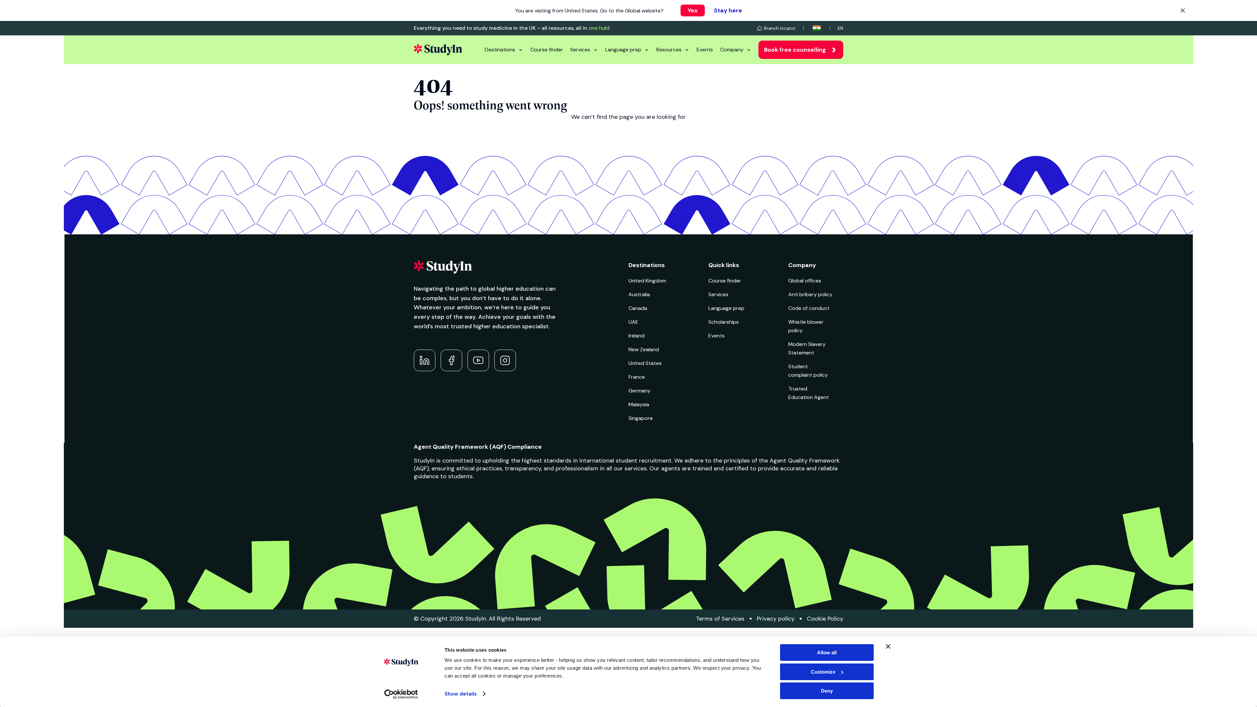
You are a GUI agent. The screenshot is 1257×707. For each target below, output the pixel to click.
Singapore (640, 418)
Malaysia (638, 404)
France (636, 376)
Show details (461, 694)
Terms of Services (720, 619)
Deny (827, 691)
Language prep (623, 49)
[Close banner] (888, 646)
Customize (823, 672)
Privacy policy (775, 619)
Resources (669, 49)
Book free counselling (795, 50)
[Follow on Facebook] (451, 360)
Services (580, 49)
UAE (633, 321)
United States (645, 363)
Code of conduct (808, 308)
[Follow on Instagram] (505, 360)
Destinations (500, 49)
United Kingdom (647, 280)
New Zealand (643, 349)
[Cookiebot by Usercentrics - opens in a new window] (401, 694)
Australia (639, 294)
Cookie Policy (825, 619)
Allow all (827, 652)
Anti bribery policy (810, 294)
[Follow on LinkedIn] (424, 360)
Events (705, 49)
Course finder (546, 49)
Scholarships (723, 321)
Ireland (636, 335)
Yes (693, 10)
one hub (598, 28)
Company (731, 49)
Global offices (804, 280)
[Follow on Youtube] (478, 360)
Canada (637, 308)
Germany (639, 390)
